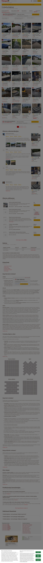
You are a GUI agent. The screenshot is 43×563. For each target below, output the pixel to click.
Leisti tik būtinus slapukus (38, 556)
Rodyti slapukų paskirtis (38, 559)
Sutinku (38, 552)
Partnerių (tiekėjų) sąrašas (23, 561)
